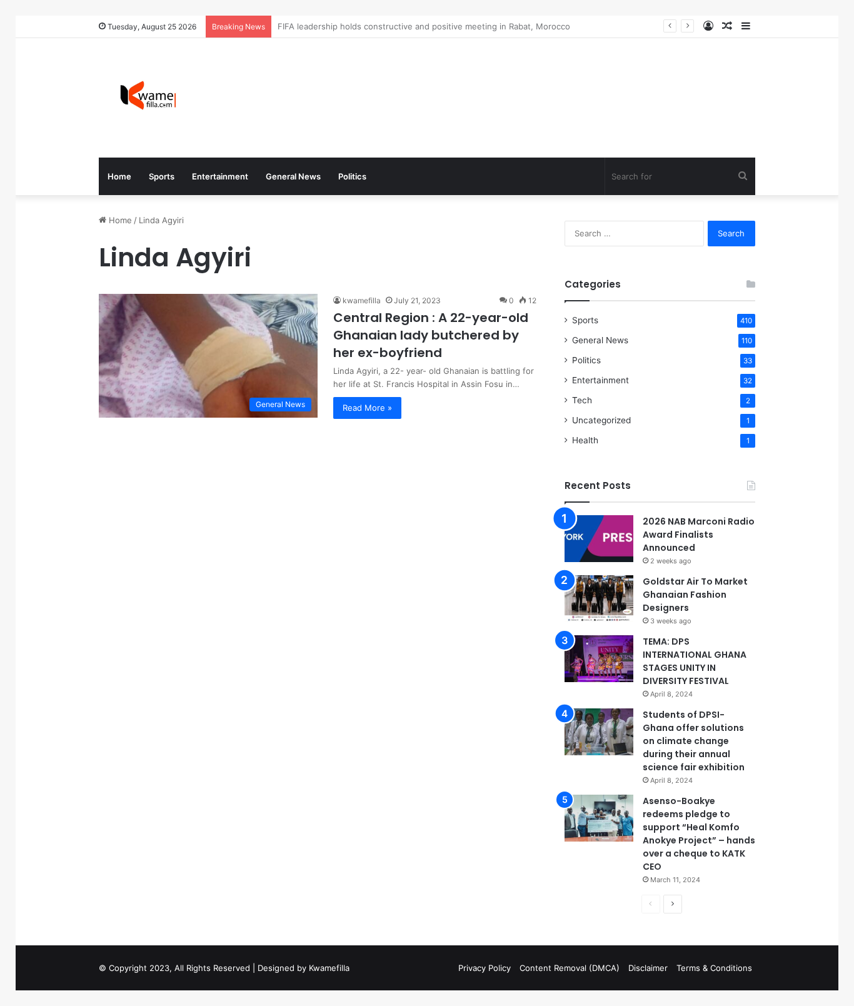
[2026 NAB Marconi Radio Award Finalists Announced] (599, 538)
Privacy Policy (484, 968)
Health (585, 440)
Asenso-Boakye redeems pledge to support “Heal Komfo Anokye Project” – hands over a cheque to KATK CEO (699, 834)
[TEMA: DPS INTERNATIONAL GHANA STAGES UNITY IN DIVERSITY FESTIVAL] (599, 658)
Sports (161, 176)
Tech (582, 400)
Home (119, 176)
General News (293, 176)
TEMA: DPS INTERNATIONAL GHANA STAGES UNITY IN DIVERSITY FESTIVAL (694, 661)
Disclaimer (648, 968)
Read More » (367, 408)
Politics (352, 176)
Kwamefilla (329, 968)
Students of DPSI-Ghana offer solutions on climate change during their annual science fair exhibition (694, 740)
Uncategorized (601, 420)
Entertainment (220, 176)
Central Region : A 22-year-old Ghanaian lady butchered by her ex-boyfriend (430, 335)
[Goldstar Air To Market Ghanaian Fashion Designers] (599, 598)
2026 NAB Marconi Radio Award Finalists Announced (699, 534)
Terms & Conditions (714, 968)
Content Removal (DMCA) (570, 968)
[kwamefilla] (148, 98)
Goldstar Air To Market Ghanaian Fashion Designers (695, 594)
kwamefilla (362, 300)
